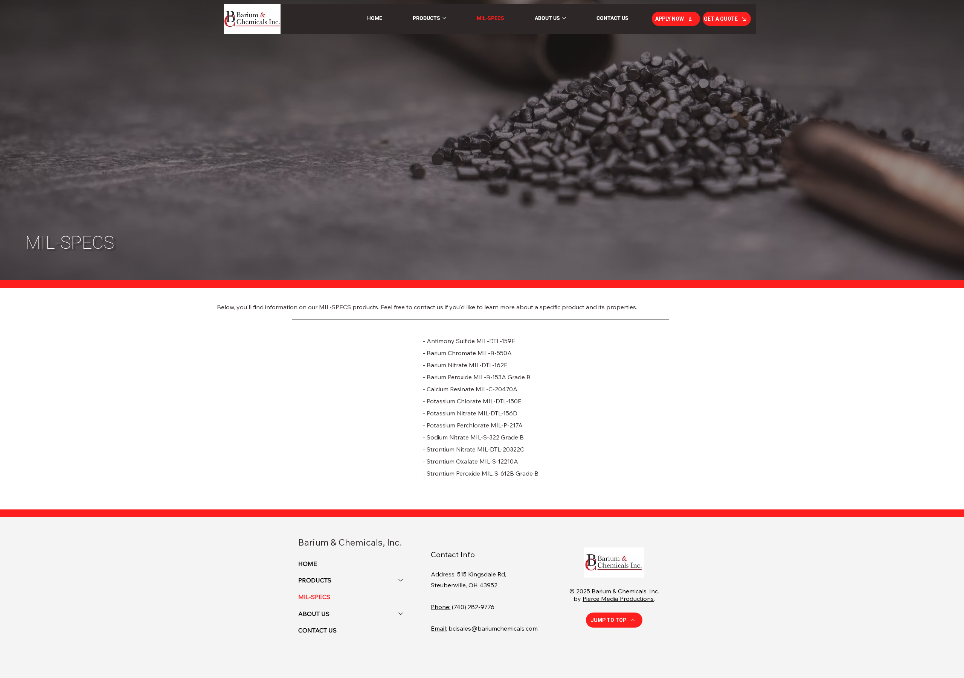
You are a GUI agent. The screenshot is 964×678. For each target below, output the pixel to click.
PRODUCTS (314, 580)
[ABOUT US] (401, 614)
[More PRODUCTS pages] (444, 18)
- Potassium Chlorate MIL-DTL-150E (472, 401)
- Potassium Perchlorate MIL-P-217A (473, 425)
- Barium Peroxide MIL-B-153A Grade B (477, 377)
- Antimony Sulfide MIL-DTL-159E (469, 341)
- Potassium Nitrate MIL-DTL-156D (470, 413)
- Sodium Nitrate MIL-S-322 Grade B (473, 437)
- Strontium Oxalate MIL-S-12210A (470, 461)
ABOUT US (313, 613)
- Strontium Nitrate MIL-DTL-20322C (473, 449)
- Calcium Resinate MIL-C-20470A (470, 389)
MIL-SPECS (314, 596)
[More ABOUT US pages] (564, 18)
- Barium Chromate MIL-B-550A (467, 353)
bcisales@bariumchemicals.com (493, 628)
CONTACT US (317, 630)
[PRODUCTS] (401, 580)
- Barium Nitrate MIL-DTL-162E (465, 365)
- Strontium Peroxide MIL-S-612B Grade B (480, 473)
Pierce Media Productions (618, 598)
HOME (307, 563)
